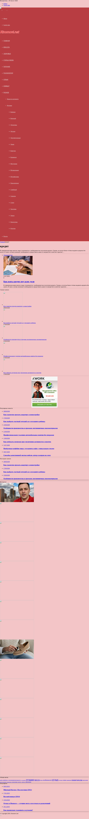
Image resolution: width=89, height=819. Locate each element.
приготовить (85, 780)
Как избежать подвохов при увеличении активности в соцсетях (22, 372)
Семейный (13, 189)
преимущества (77, 780)
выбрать (5, 780)
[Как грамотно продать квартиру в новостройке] (13, 304)
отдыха (60, 780)
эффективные (28, 782)
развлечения (14, 782)
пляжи (64, 780)
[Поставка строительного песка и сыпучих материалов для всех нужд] (17, 638)
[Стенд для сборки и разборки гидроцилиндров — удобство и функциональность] (17, 756)
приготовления (3, 782)
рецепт (19, 782)
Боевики (12, 112)
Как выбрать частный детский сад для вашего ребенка (19, 323)
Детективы (13, 125)
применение (9, 782)
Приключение (14, 183)
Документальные (15, 138)
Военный (13, 118)
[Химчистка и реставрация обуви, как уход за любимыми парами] (17, 658)
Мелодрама (13, 164)
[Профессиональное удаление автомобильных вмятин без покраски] (13, 354)
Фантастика (13, 222)
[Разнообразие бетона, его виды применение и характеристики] (17, 678)
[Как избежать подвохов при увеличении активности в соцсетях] (13, 371)
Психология (8, 73)
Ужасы (12, 215)
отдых (55, 779)
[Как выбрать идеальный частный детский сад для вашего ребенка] (17, 717)
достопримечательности (14, 780)
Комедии (13, 151)
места (37, 780)
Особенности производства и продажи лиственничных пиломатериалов (24, 339)
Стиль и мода (8, 60)
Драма (12, 144)
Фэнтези (12, 228)
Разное (6, 92)
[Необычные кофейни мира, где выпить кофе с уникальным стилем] (17, 599)
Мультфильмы (14, 176)
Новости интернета (13, 99)
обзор (41, 780)
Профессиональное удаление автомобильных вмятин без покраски (23, 356)
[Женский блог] (5, 10)
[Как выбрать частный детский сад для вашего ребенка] (13, 321)
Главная (2, 242)
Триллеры (13, 209)
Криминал (13, 157)
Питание (6, 66)
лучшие (30, 779)
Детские (12, 131)
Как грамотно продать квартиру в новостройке (17, 306)
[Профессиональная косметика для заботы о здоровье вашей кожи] (17, 697)
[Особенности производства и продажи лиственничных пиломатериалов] (13, 338)
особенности (47, 780)
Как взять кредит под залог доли (18, 281)
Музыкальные (14, 170)
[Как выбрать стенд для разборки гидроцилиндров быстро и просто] (17, 736)
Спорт (12, 202)
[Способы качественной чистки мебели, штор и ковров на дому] (17, 619)
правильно (69, 780)
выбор (1, 780)
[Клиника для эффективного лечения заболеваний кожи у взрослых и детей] (17, 776)
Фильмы (9, 105)
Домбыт (6, 86)
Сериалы (13, 196)
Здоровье (7, 53)
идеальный (23, 780)
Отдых (5, 79)
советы (23, 782)
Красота (6, 47)
